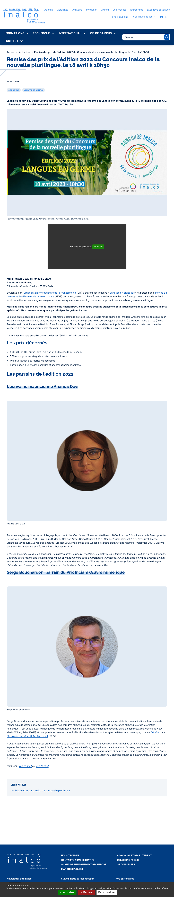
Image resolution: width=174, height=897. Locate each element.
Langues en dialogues (122, 292)
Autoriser (68, 892)
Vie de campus (101, 33)
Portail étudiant (119, 16)
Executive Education (158, 9)
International (70, 33)
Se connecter (126, 864)
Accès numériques (142, 16)
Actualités (62, 9)
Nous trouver (70, 855)
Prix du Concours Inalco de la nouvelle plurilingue (42, 790)
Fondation (91, 9)
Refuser (87, 892)
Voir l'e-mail (25, 765)
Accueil (11, 52)
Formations (14, 33)
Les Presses (119, 9)
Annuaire (77, 9)
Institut (11, 41)
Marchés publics (72, 869)
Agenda (48, 9)
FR (165, 16)
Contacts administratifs (77, 860)
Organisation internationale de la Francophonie (49, 292)
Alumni (105, 9)
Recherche (41, 33)
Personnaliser (106, 892)
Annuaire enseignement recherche (84, 864)
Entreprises (136, 9)
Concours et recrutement (134, 855)
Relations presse (128, 860)
